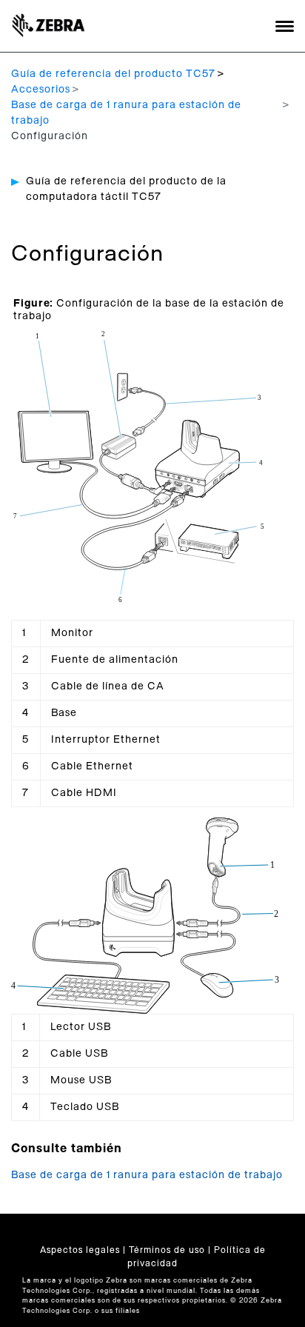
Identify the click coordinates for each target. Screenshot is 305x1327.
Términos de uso (167, 1250)
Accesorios (40, 89)
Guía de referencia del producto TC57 (113, 74)
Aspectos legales (80, 1250)
